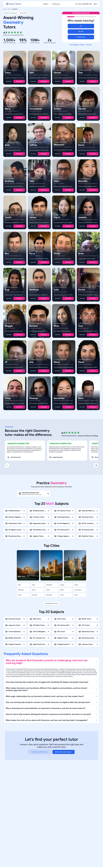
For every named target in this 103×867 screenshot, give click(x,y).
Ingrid (57, 217)
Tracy (8, 72)
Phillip (57, 253)
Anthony (9, 181)
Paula (81, 362)
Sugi (7, 290)
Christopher (35, 109)
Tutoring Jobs (56, 4)
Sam (31, 72)
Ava (31, 362)
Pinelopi (33, 398)
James (32, 217)
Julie (56, 290)
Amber (57, 109)
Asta (7, 145)
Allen (56, 181)
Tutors (4, 9)
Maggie (9, 326)
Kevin (81, 145)
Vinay (8, 398)
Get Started (19, 81)
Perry (32, 253)
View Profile (8, 81)
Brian (81, 253)
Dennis (82, 109)
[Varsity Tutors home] (13, 4)
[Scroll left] (7, 465)
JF (6, 362)
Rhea (56, 326)
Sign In (95, 4)
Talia (31, 181)
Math (9, 9)
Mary (7, 109)
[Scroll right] (96, 465)
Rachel (57, 72)
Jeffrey (33, 145)
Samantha (59, 398)
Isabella (82, 217)
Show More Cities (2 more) (51, 603)
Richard (33, 326)
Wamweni (59, 145)
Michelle (82, 181)
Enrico (81, 290)
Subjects (45, 4)
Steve (57, 362)
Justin (8, 217)
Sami (80, 398)
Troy (80, 326)
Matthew (34, 290)
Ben (7, 253)
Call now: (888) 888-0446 (85, 4)
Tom (80, 72)
